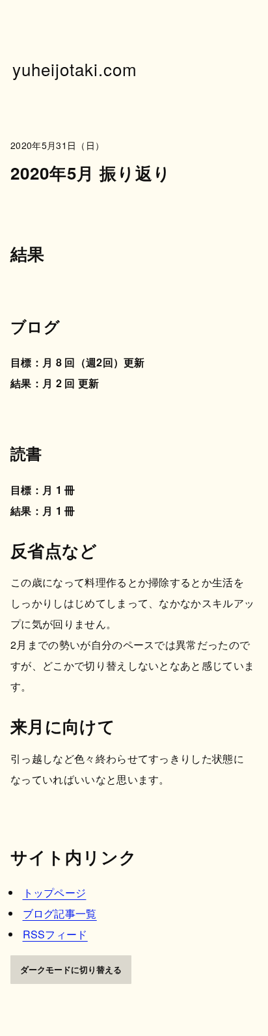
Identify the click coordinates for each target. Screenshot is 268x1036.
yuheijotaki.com (75, 69)
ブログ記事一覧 (60, 913)
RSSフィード (55, 934)
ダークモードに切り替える (71, 969)
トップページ (55, 892)
